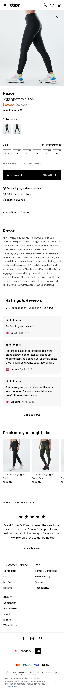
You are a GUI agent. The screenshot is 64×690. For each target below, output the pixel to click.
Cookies (39, 582)
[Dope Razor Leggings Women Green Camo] (7, 129)
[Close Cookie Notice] (55, 682)
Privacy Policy (42, 576)
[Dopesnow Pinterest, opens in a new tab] (40, 638)
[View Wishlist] (52, 5)
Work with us (10, 625)
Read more (11, 686)
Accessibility (42, 587)
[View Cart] (58, 5)
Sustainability (11, 608)
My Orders (9, 582)
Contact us (9, 570)
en (38, 650)
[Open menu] (5, 5)
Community (9, 602)
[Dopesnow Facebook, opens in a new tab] (23, 638)
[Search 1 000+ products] (45, 5)
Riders (7, 619)
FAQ (5, 576)
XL (58, 153)
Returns (7, 587)
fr (45, 650)
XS (18, 153)
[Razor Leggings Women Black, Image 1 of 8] (32, 48)
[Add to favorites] (57, 16)
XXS (7, 153)
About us (8, 614)
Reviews (25, 212)
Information (9, 212)
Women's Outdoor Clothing (19, 502)
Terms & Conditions (46, 570)
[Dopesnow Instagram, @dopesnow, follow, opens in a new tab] (32, 638)
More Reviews (32, 415)
